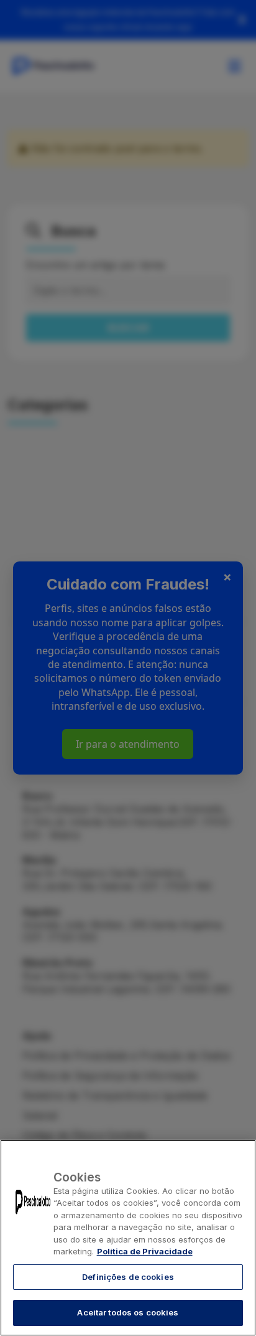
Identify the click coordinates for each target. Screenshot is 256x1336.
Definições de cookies (128, 1277)
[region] (128, 1238)
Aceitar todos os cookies (127, 1312)
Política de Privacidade (145, 1251)
